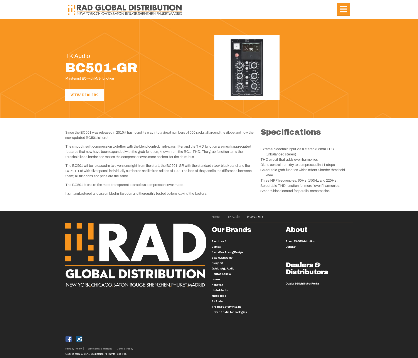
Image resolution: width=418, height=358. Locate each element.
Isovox (216, 279)
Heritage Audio (221, 274)
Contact (291, 246)
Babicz (216, 246)
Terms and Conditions (99, 348)
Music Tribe (219, 295)
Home (216, 216)
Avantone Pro (220, 241)
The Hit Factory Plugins (226, 306)
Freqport (217, 263)
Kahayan (217, 284)
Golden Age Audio (223, 268)
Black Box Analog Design (227, 252)
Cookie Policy (125, 348)
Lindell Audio (220, 290)
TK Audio (233, 216)
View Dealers (84, 94)
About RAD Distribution (300, 241)
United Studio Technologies (229, 312)
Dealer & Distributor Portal (302, 283)
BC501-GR (255, 216)
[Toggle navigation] (343, 9)
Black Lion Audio (222, 257)
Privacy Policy (73, 348)
